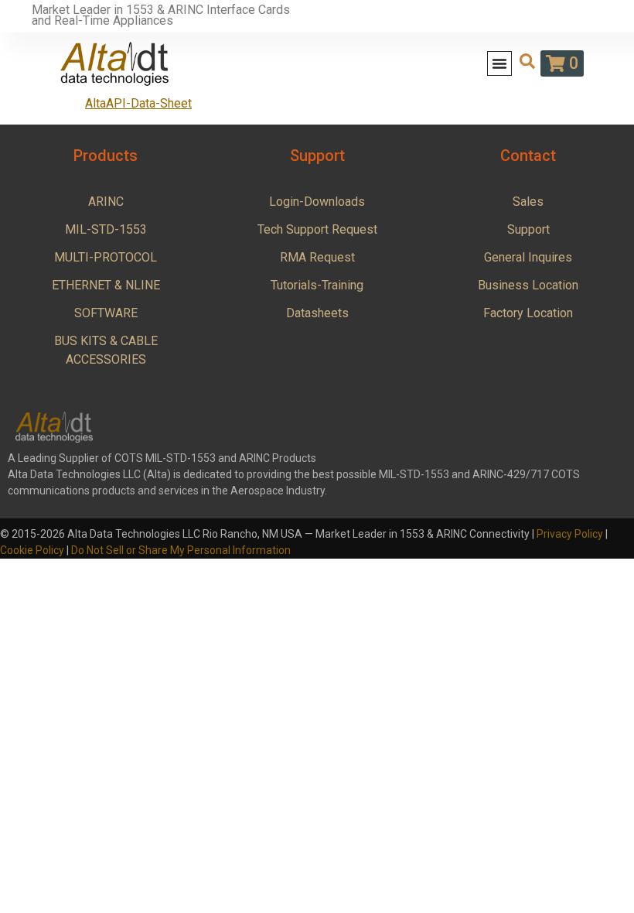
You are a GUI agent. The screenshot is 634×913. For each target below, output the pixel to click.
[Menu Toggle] (499, 63)
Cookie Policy (32, 550)
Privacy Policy (570, 534)
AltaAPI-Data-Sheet (138, 103)
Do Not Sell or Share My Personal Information (181, 550)
